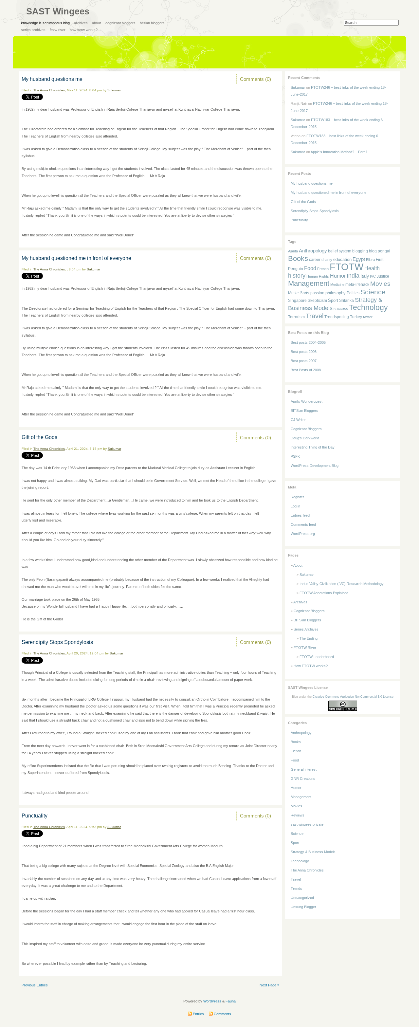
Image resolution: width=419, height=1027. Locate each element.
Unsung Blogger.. (304, 907)
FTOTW (346, 266)
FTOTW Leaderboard (317, 657)
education (342, 259)
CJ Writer (298, 420)
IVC (373, 276)
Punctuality (34, 815)
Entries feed (300, 515)
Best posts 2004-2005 (308, 342)
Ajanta (293, 251)
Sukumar (114, 90)
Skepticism (317, 300)
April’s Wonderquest (306, 401)
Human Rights (317, 276)
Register (297, 497)
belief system (339, 251)
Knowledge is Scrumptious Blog (45, 23)
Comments (222, 1014)
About (96, 23)
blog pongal (379, 251)
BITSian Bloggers (152, 23)
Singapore (297, 300)
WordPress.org (303, 534)
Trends (296, 888)
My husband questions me (52, 79)
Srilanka (346, 300)
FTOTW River (57, 30)
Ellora (370, 260)
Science (373, 292)
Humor (338, 276)
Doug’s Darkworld (305, 438)
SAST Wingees (57, 11)
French (323, 269)
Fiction (296, 751)
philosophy (335, 292)
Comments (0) (255, 79)
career (314, 259)
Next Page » (269, 985)
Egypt (359, 259)
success (341, 308)
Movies (380, 283)
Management (308, 283)
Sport (333, 300)
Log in (295, 506)
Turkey (356, 317)
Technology (368, 307)
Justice (383, 276)
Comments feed (303, 524)
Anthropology (313, 250)
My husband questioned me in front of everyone (76, 258)
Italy (364, 276)
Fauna (231, 1001)
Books (298, 258)
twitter (368, 317)
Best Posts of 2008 (306, 370)
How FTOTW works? (84, 30)
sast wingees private (307, 824)
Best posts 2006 (304, 352)
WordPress (212, 1001)
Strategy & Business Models (313, 852)
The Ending (309, 638)
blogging (360, 251)
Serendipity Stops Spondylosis (57, 642)
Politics (353, 293)
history (296, 275)
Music (293, 293)
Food (310, 268)
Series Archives (33, 30)
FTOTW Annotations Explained (324, 593)
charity (326, 260)
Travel (314, 316)
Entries (198, 1014)
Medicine (337, 284)
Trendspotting (336, 317)
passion (317, 293)
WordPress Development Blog (314, 466)
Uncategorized (302, 898)
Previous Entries (35, 985)
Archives (81, 23)
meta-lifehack (357, 284)
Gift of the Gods (39, 437)
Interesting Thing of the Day (313, 447)
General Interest (304, 769)
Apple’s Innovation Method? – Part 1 (339, 152)
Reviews (297, 815)
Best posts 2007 (304, 361)
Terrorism (296, 317)
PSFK (295, 456)
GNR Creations (303, 778)
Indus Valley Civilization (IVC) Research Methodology (342, 584)
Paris (304, 292)
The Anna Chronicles (49, 90)
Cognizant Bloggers (120, 23)
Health (372, 268)
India (353, 275)
